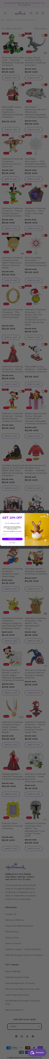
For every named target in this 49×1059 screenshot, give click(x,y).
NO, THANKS (12, 542)
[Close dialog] (47, 514)
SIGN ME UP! (12, 539)
